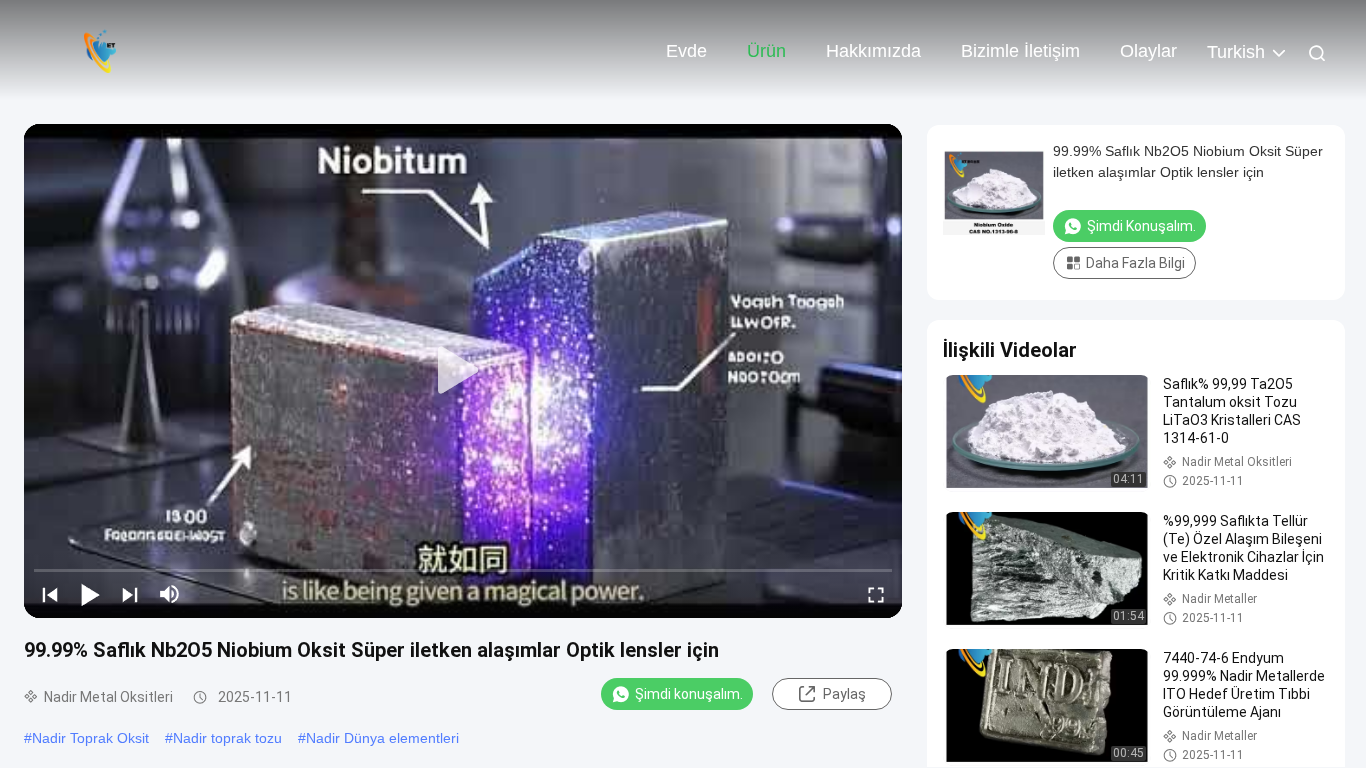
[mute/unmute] (170, 594)
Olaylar (1148, 51)
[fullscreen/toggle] (876, 594)
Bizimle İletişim (1020, 51)
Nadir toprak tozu (227, 738)
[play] (463, 371)
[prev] (50, 594)
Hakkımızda (873, 51)
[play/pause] (90, 594)
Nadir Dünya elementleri (382, 738)
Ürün (766, 51)
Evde (686, 51)
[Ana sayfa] (100, 50)
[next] (130, 594)
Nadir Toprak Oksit (90, 738)
